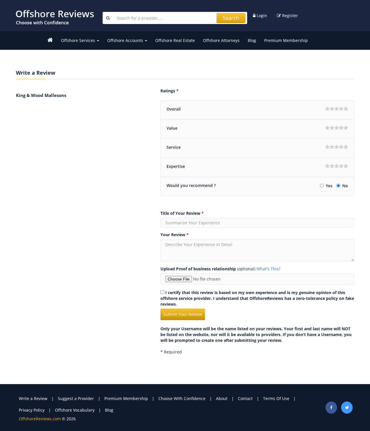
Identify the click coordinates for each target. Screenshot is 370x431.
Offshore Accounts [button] (125, 40)
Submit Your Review (182, 314)
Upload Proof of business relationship (198, 269)
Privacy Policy (32, 410)
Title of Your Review (182, 213)
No (345, 185)
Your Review (174, 234)
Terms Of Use (276, 398)
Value (171, 128)
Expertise (175, 166)
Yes (330, 185)
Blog (252, 40)
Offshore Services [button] (78, 40)
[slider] (336, 108)
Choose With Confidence (182, 398)
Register (289, 15)
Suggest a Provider (76, 398)
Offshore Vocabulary (75, 410)
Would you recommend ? (191, 185)
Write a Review (33, 398)
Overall (173, 109)
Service (173, 147)
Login (261, 15)
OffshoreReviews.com (40, 418)
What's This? (268, 269)
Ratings (169, 91)
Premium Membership (286, 40)
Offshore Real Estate (175, 40)
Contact (245, 398)
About (221, 398)
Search (231, 17)
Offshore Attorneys (221, 40)
